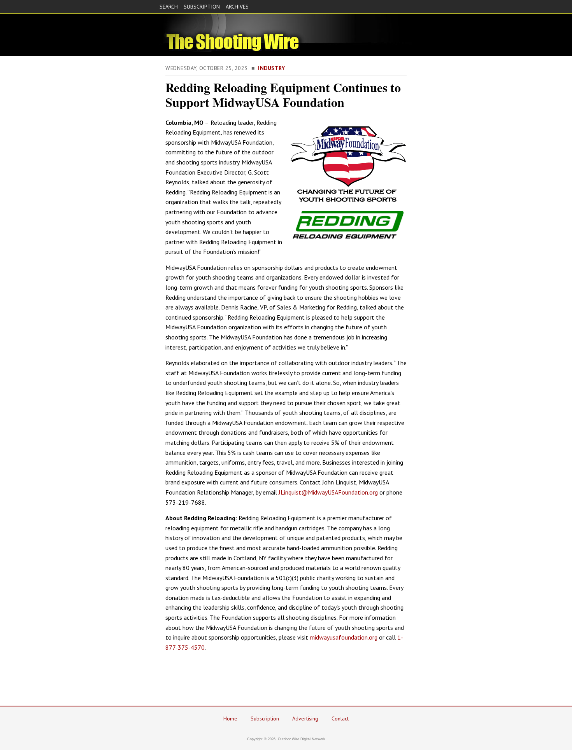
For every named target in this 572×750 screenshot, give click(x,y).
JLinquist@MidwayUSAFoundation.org (328, 492)
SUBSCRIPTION (202, 6)
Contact (340, 718)
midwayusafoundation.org (343, 637)
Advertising (305, 718)
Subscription (265, 718)
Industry (271, 68)
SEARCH (169, 6)
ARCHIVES (237, 6)
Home (230, 718)
